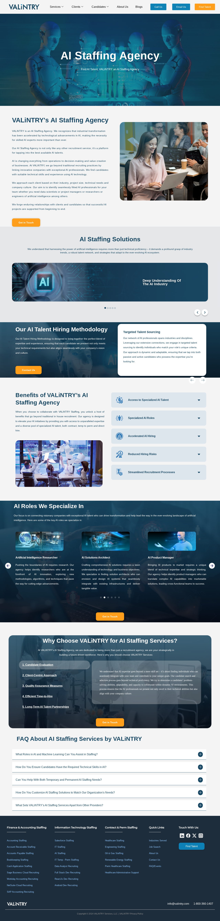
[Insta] (201, 836)
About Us (122, 6)
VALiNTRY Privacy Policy (131, 914)
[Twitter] (194, 836)
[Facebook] (188, 836)
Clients (76, 6)
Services (55, 6)
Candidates (99, 6)
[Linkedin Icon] (182, 836)
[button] (201, 312)
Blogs (138, 6)
